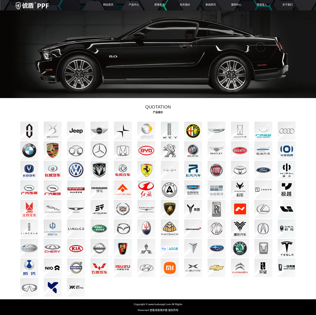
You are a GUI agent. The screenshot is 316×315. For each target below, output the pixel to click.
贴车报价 (185, 4)
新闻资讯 (211, 4)
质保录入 (262, 4)
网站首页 (108, 4)
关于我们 (287, 4)
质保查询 (159, 4)
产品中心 (134, 4)
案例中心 (236, 4)
